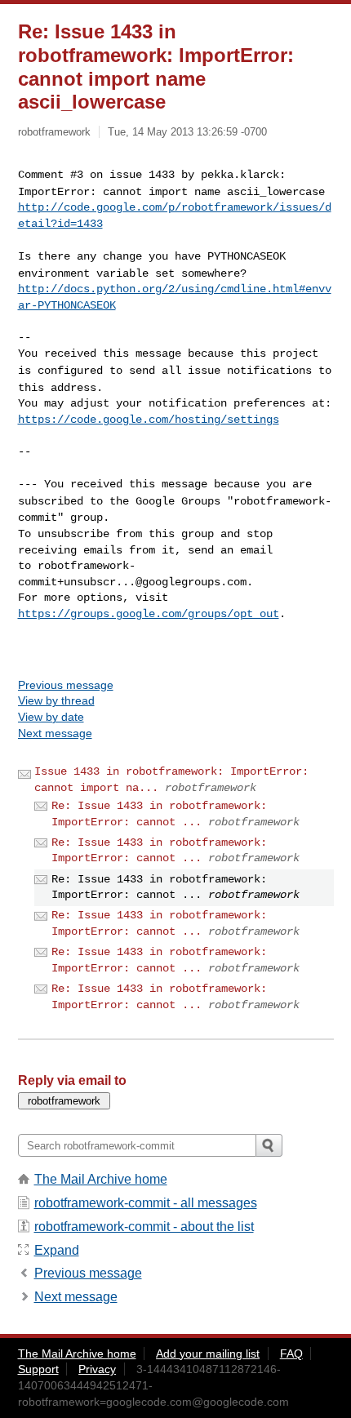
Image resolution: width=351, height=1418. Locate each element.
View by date (51, 716)
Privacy (97, 1369)
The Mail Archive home (100, 1179)
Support (38, 1369)
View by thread (56, 700)
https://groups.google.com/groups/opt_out (148, 613)
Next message (55, 733)
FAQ (291, 1353)
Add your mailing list (208, 1353)
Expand (56, 1250)
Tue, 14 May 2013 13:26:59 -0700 (187, 132)
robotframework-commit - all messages (145, 1203)
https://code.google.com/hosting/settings (148, 419)
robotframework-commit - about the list (144, 1227)
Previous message (65, 684)
